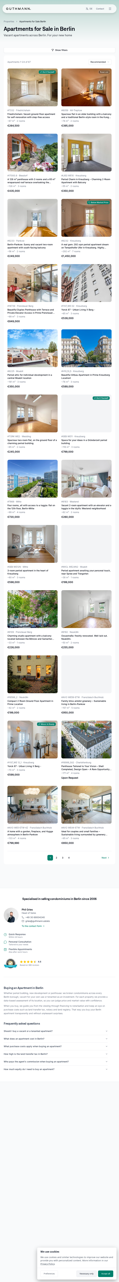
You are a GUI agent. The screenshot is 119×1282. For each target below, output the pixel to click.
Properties (9, 21)
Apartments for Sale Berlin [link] (32, 21)
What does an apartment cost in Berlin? (24, 1038)
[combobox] (100, 62)
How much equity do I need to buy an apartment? (29, 1069)
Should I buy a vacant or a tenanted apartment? (28, 1031)
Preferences (49, 1273)
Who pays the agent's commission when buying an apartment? (36, 1061)
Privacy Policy (47, 1263)
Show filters (61, 50)
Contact (100, 8)
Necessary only (87, 1273)
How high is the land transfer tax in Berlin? (26, 1054)
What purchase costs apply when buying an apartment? (33, 1046)
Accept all (105, 1273)
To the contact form (32, 926)
